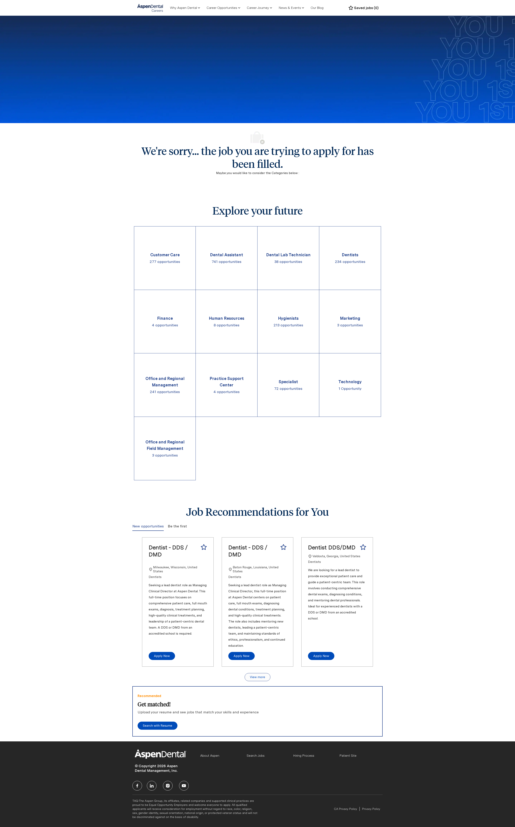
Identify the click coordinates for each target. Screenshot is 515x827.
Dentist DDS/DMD (331, 547)
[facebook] (137, 786)
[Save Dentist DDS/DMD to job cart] (363, 547)
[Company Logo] (150, 7)
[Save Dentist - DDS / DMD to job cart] (204, 547)
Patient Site (347, 755)
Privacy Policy (371, 808)
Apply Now (162, 656)
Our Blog (317, 8)
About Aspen (209, 755)
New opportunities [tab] (148, 526)
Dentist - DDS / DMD (168, 551)
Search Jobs (256, 755)
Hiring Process (303, 755)
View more (257, 677)
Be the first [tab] (177, 526)
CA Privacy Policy (345, 808)
